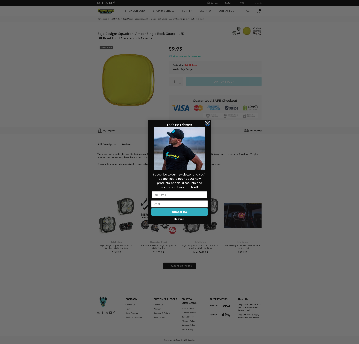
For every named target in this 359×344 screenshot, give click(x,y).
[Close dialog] (207, 123)
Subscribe (179, 212)
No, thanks (179, 219)
